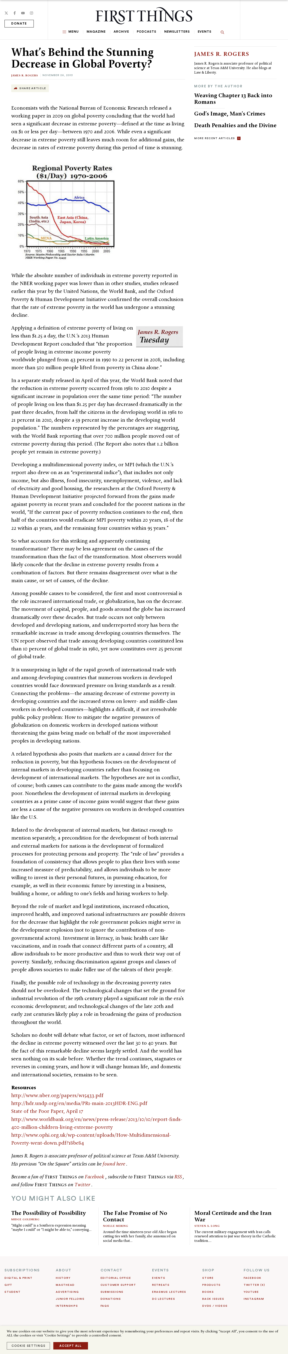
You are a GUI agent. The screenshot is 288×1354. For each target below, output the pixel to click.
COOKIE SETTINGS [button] (28, 1345)
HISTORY (63, 1278)
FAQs (105, 1305)
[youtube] (23, 13)
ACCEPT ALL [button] (70, 1345)
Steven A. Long (207, 1225)
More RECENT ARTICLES (214, 138)
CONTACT (112, 1270)
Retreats (161, 1285)
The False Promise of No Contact (135, 1216)
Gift (8, 1285)
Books (208, 1292)
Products (211, 1285)
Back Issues (213, 1298)
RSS (178, 1176)
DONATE (19, 23)
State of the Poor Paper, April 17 (47, 1111)
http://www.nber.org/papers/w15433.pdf (57, 1095)
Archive (121, 31)
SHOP (208, 1270)
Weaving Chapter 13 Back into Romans (233, 98)
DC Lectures (163, 1298)
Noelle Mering (115, 1225)
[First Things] (144, 15)
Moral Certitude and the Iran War (233, 1216)
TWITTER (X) (254, 1285)
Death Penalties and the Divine (235, 125)
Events (205, 31)
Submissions (112, 1292)
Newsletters (177, 31)
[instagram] (31, 13)
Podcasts (146, 31)
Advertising (67, 1292)
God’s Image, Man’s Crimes (229, 113)
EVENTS (160, 1270)
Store (208, 1278)
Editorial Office (116, 1278)
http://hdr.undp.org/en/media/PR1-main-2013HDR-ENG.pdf (79, 1103)
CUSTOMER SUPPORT (118, 1285)
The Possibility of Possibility (48, 1212)
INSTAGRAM (254, 1298)
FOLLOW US (257, 1270)
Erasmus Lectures (169, 1292)
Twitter (82, 1184)
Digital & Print (18, 1278)
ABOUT (63, 1270)
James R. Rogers (24, 75)
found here (114, 1164)
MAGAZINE (96, 31)
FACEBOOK (252, 1278)
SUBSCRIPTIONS (22, 1270)
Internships (67, 1305)
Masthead (65, 1285)
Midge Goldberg (25, 1219)
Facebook (95, 1176)
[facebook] (14, 13)
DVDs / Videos (215, 1305)
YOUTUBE (251, 1292)
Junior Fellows (70, 1298)
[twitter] (6, 13)
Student (12, 1292)
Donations (111, 1298)
